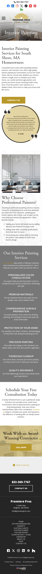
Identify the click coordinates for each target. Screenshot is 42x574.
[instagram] (17, 6)
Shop (21, 541)
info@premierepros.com (21, 511)
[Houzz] (33, 550)
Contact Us (13, 100)
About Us (21, 539)
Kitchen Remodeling (21, 524)
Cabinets (21, 526)
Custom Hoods (21, 532)
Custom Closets (21, 528)
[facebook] (8, 6)
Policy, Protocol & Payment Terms (21, 565)
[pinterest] (34, 6)
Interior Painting (21, 32)
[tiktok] (26, 6)
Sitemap (18, 562)
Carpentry (21, 537)
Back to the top (22, 465)
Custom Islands (21, 530)
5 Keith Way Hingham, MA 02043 (21, 506)
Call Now (21, 447)
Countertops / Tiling (21, 535)
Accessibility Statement (30, 562)
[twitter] (21, 6)
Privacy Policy (9, 562)
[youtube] (30, 6)
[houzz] (21, 9)
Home (21, 521)
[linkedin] (12, 6)
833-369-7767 (22, 2)
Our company (8, 263)
